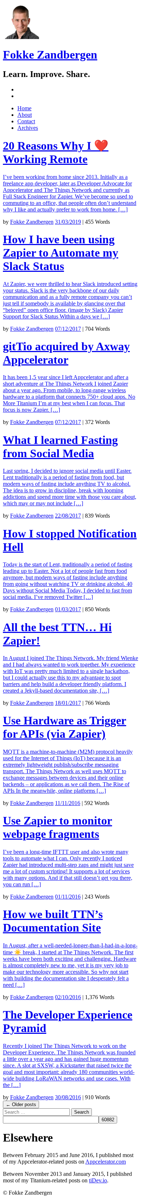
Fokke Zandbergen (50, 54)
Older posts (21, 1104)
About (24, 115)
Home (24, 108)
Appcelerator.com (105, 1162)
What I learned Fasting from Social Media (60, 446)
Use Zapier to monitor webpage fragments (57, 827)
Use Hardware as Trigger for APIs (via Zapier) (64, 727)
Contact (26, 121)
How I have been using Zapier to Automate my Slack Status (60, 253)
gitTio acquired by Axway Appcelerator (66, 353)
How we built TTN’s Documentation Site (53, 921)
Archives (27, 128)
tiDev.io (98, 1180)
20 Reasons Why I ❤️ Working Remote (55, 152)
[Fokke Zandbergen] (21, 37)
